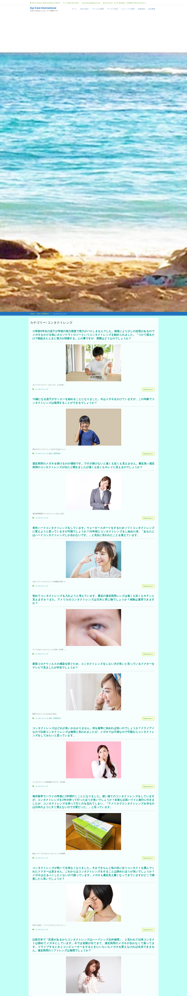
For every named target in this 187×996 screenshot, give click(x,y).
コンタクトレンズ (41, 389)
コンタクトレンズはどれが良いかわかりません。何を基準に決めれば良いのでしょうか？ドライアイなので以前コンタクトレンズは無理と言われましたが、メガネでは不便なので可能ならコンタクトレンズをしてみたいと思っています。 (93, 732)
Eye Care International (43, 8)
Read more (147, 389)
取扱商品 (141, 9)
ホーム (74, 9)
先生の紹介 (84, 9)
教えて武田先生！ (55, 453)
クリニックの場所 (128, 9)
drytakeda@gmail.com (92, 3)
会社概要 (151, 9)
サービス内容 (112, 9)
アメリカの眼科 (98, 9)
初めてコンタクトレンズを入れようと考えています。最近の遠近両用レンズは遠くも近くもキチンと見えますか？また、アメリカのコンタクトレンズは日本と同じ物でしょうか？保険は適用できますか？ (93, 599)
